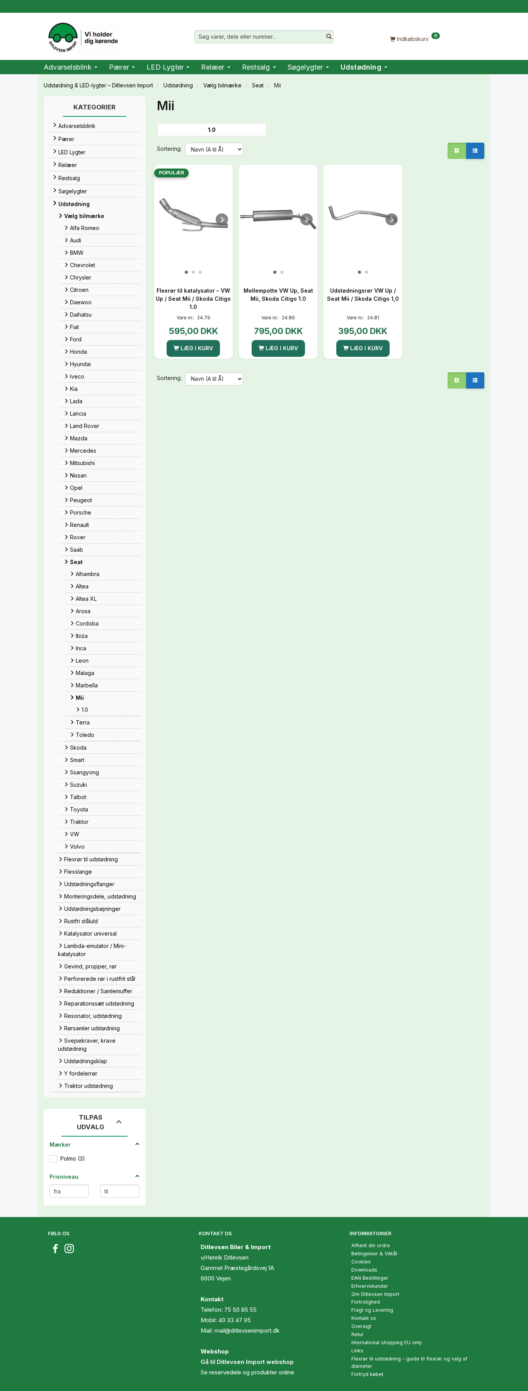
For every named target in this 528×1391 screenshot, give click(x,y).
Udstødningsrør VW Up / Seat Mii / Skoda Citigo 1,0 (363, 294)
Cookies (361, 1262)
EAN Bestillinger (369, 1278)
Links (357, 1350)
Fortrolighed (365, 1302)
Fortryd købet (367, 1374)
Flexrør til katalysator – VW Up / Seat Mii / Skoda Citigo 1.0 (193, 298)
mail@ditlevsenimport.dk (247, 1330)
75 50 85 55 (240, 1309)
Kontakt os (363, 1318)
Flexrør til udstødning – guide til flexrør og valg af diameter (409, 1362)
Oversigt (361, 1326)
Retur (357, 1334)
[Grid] (457, 151)
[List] (475, 151)
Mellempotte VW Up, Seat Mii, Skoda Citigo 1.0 (278, 294)
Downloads (364, 1270)
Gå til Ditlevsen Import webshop (247, 1361)
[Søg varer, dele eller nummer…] (329, 37)
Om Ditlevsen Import (375, 1294)
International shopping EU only (386, 1342)
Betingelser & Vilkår (374, 1253)
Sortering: (169, 148)
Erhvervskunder (369, 1286)
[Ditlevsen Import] (82, 34)
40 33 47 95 (234, 1320)
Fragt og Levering (372, 1310)
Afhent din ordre (370, 1245)
